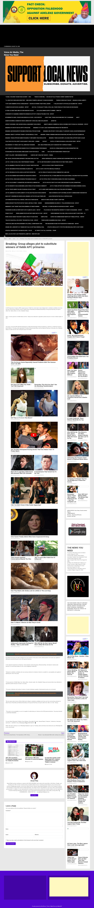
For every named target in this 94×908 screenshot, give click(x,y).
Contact (44, 141)
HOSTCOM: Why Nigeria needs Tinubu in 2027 (59, 151)
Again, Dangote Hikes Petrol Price (74, 559)
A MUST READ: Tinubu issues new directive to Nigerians (59, 117)
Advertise (53, 120)
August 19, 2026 (49, 764)
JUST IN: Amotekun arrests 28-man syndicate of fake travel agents (55, 162)
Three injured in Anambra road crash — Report (53, 220)
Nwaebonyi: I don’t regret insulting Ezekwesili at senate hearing (22, 206)
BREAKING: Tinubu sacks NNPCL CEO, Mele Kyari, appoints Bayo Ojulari (67, 138)
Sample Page (44, 216)
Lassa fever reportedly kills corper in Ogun (60, 196)
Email (7, 834)
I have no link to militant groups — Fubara (42, 155)
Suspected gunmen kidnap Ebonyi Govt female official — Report (67, 216)
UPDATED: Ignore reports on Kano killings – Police (18, 230)
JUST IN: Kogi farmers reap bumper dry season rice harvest (20, 175)
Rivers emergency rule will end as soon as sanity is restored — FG (68, 213)
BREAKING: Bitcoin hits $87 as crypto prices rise (17, 127)
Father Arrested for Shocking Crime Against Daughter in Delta (22, 151)
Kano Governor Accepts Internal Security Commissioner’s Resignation (68, 192)
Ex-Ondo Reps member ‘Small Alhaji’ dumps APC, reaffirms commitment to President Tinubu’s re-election (52, 760)
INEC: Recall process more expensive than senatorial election (22, 158)
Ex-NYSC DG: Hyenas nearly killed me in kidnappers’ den (64, 148)
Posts (86, 209)
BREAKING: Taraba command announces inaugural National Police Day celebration (62, 134)
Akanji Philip (9, 251)
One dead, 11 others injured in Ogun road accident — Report (58, 206)
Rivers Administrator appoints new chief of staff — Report (32, 213)
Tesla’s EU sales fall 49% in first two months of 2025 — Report (21, 220)
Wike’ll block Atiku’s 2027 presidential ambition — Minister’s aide (22, 233)
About (78, 117)
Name (7, 829)
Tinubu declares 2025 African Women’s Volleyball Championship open (23, 223)
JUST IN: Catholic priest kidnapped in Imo (52, 165)
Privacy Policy (9, 213)
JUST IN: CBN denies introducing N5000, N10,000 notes (19, 168)
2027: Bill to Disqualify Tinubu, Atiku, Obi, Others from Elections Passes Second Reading (55, 107)
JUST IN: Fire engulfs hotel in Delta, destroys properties (20, 172)
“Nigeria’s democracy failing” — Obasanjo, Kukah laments (71, 100)
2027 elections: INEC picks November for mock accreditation (34, 758)
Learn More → (34, 795)
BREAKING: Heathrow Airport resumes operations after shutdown (22, 131)
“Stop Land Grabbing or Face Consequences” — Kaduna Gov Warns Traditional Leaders (28, 103)
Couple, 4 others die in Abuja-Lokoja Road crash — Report (65, 141)
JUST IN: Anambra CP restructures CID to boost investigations (22, 165)
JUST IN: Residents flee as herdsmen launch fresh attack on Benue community (26, 185)
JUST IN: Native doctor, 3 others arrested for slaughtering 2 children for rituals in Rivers (63, 175)
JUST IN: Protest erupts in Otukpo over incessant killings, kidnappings (62, 182)
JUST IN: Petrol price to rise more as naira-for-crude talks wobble (57, 179)
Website (37, 834)
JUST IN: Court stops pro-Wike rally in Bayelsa (48, 168)
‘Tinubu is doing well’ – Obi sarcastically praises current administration (53, 96)
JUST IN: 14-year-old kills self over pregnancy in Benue (19, 162)
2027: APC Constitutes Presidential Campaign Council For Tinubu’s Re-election (14, 759)
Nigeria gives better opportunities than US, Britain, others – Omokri (23, 203)
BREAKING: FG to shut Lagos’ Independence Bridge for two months (50, 127)
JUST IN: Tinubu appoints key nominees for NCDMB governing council (68, 185)
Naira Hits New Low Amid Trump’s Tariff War (52, 199)
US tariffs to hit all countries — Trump (45, 230)
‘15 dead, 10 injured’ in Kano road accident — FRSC (18, 96)
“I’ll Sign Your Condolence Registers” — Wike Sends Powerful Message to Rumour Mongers (29, 100)
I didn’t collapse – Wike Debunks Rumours (16, 155)
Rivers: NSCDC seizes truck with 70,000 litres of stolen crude (21, 216)
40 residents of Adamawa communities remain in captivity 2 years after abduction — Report (29, 114)
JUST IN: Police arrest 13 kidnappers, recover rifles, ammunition (22, 182)
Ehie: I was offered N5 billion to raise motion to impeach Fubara (54, 144)
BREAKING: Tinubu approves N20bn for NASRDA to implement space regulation (25, 138)
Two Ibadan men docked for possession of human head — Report (62, 223)
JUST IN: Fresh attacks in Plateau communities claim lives (53, 172)
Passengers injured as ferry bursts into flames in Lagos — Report (23, 209)
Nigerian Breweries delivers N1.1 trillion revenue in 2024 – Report (62, 203)
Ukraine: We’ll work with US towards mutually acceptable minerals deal (24, 227)
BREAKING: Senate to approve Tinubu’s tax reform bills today (21, 134)
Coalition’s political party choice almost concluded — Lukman (22, 141)
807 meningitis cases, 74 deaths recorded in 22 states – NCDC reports (23, 117)
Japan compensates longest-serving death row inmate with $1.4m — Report (62, 158)
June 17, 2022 (16, 251)
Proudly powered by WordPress (39, 906)
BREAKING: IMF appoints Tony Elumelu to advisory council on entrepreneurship (64, 131)
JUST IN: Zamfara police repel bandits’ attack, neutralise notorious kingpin (25, 192)
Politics (21, 251)
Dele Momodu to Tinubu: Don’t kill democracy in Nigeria (20, 144)
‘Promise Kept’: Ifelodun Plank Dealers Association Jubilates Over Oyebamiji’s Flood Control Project (77, 557)
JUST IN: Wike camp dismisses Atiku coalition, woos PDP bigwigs (55, 189)
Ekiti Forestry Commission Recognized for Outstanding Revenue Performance (26, 148)
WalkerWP (59, 906)
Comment (8, 810)
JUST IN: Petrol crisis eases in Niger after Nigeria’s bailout (20, 179)
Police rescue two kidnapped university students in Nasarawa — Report (63, 209)
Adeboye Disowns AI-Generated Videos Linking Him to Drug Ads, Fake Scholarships (26, 120)
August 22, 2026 (9, 762)
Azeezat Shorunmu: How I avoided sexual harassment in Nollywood (23, 124)
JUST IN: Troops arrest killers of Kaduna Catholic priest (20, 189)
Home (43, 151)
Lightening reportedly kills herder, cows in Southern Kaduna (21, 199)
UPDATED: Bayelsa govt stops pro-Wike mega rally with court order (65, 227)
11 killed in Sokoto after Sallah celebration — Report (68, 103)
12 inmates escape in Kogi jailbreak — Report (17, 107)
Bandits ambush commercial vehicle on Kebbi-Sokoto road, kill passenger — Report (66, 124)
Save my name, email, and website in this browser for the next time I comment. (25, 840)
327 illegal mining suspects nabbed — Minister (49, 110)
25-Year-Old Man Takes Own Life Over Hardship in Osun (19, 110)
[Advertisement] (47, 35)
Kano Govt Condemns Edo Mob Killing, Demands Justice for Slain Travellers (25, 196)
